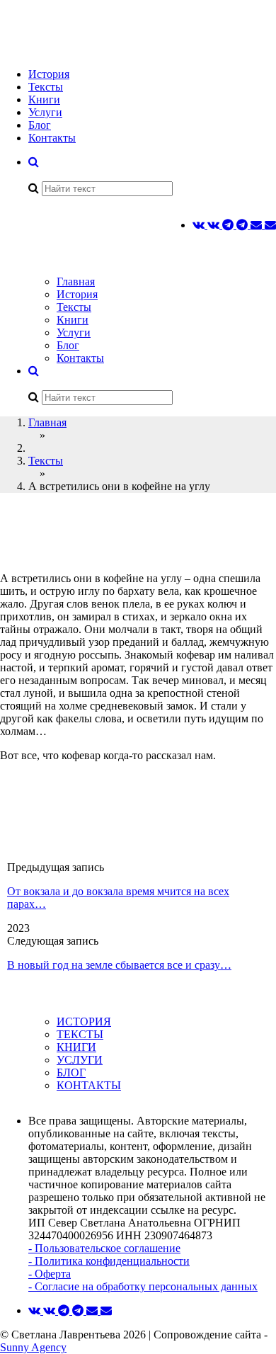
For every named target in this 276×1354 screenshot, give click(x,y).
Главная (76, 281)
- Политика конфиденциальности (109, 1261)
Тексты (45, 87)
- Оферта (49, 1274)
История (48, 74)
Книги (44, 99)
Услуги (45, 112)
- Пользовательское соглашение (104, 1248)
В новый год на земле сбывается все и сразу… (119, 965)
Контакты (52, 138)
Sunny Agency (33, 1347)
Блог (39, 125)
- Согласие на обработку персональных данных (143, 1286)
